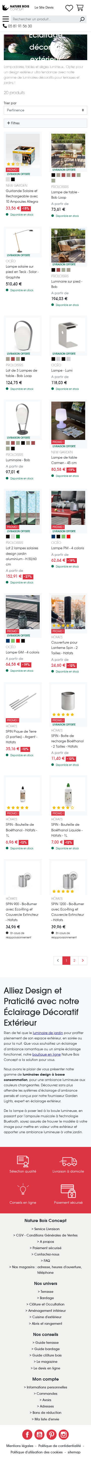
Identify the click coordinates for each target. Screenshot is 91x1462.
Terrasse (47, 1291)
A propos (47, 1242)
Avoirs (46, 1400)
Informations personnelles (47, 1387)
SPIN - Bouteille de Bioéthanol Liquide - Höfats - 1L (66, 829)
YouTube (39, 1435)
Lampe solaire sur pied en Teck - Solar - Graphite (22, 271)
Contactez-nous (46, 1254)
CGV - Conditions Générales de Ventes (47, 1235)
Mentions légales (20, 1446)
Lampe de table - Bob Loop (65, 195)
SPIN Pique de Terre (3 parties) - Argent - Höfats (21, 736)
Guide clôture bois (47, 1355)
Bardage (47, 1298)
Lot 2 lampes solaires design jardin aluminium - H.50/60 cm (22, 556)
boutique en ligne (46, 1054)
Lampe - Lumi (62, 370)
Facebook (27, 1435)
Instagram (64, 1435)
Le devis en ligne (47, 1368)
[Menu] (6, 19)
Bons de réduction (47, 1413)
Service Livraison (47, 1229)
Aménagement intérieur (47, 1311)
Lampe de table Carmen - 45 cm (64, 460)
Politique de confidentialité (60, 1446)
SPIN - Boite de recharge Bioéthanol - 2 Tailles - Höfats (67, 741)
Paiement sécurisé (47, 1248)
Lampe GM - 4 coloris (22, 652)
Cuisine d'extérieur (46, 1317)
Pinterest (52, 1435)
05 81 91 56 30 (19, 26)
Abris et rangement (47, 1323)
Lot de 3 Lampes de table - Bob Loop (21, 373)
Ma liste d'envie (47, 1419)
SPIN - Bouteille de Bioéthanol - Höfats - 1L (21, 829)
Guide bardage (47, 1349)
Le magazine (47, 1362)
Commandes (47, 1393)
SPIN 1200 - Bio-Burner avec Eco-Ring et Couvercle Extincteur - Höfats (67, 912)
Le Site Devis (44, 7)
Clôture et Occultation (46, 1304)
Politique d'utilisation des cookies (37, 1452)
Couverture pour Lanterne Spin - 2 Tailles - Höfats (64, 647)
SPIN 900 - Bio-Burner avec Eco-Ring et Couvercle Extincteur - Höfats (22, 912)
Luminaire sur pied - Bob (66, 284)
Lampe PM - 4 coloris (67, 548)
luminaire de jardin (48, 1033)
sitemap (74, 1452)
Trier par (10, 103)
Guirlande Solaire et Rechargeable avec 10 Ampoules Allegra (22, 196)
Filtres (14, 123)
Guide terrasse (47, 1342)
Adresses (47, 1406)
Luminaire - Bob (18, 460)
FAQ (47, 1261)
